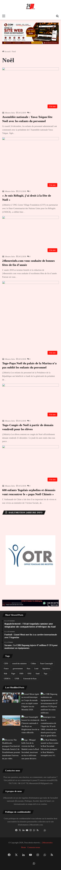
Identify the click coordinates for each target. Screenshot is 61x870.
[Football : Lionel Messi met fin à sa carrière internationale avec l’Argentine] (30, 702)
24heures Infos (9, 113)
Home (23, 847)
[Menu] (3, 16)
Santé (38, 674)
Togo (45, 674)
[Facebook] (16, 830)
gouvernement (18, 669)
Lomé (36, 669)
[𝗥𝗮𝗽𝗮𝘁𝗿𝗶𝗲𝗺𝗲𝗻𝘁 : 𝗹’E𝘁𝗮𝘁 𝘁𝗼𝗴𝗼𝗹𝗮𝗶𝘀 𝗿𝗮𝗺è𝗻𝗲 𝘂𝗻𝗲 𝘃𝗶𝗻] (11, 698)
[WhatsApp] (34, 830)
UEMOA (7, 679)
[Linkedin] (23, 830)
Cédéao (33, 664)
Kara (28, 669)
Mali (5, 674)
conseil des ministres (19, 664)
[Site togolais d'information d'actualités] (30, 6)
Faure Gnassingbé (46, 664)
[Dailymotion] (41, 830)
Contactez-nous (33, 847)
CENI (6, 664)
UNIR (17, 679)
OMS (21, 674)
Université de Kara (29, 679)
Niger (13, 674)
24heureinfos (47, 842)
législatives (46, 669)
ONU (30, 674)
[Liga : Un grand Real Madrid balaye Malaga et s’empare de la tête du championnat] (30, 749)
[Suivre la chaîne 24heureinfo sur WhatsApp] (44, 830)
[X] (20, 830)
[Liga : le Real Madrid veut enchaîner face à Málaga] (50, 747)
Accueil (7, 51)
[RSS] (37, 830)
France (6, 669)
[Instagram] (30, 830)
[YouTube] (27, 830)
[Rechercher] (57, 16)
